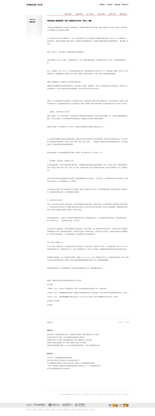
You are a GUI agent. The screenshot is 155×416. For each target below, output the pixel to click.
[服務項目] (79, 15)
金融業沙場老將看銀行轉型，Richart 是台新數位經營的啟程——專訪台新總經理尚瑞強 (73, 345)
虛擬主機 (67, 280)
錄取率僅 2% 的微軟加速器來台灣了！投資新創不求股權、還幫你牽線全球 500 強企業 (73, 334)
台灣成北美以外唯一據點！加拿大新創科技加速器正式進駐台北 (66, 337)
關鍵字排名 (67, 409)
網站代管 (79, 409)
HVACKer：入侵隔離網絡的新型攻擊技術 (59, 358)
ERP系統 (78, 280)
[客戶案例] (90, 15)
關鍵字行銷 (60, 409)
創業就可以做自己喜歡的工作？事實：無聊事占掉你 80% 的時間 (66, 343)
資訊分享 (32, 22)
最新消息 (32, 19)
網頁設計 (55, 280)
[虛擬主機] (112, 15)
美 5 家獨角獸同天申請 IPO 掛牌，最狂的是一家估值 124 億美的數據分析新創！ (71, 363)
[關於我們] (68, 15)
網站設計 (72, 280)
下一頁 (127, 322)
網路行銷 (61, 280)
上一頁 (120, 322)
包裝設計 (53, 409)
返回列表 (50, 322)
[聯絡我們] (123, 15)
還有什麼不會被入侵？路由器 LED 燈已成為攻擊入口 (63, 360)
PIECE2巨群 (62, 394)
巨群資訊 (50, 305)
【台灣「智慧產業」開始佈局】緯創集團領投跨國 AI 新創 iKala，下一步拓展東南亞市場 (73, 366)
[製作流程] (101, 15)
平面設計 (47, 409)
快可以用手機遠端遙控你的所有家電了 (58, 368)
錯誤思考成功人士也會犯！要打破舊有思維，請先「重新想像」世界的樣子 (69, 340)
